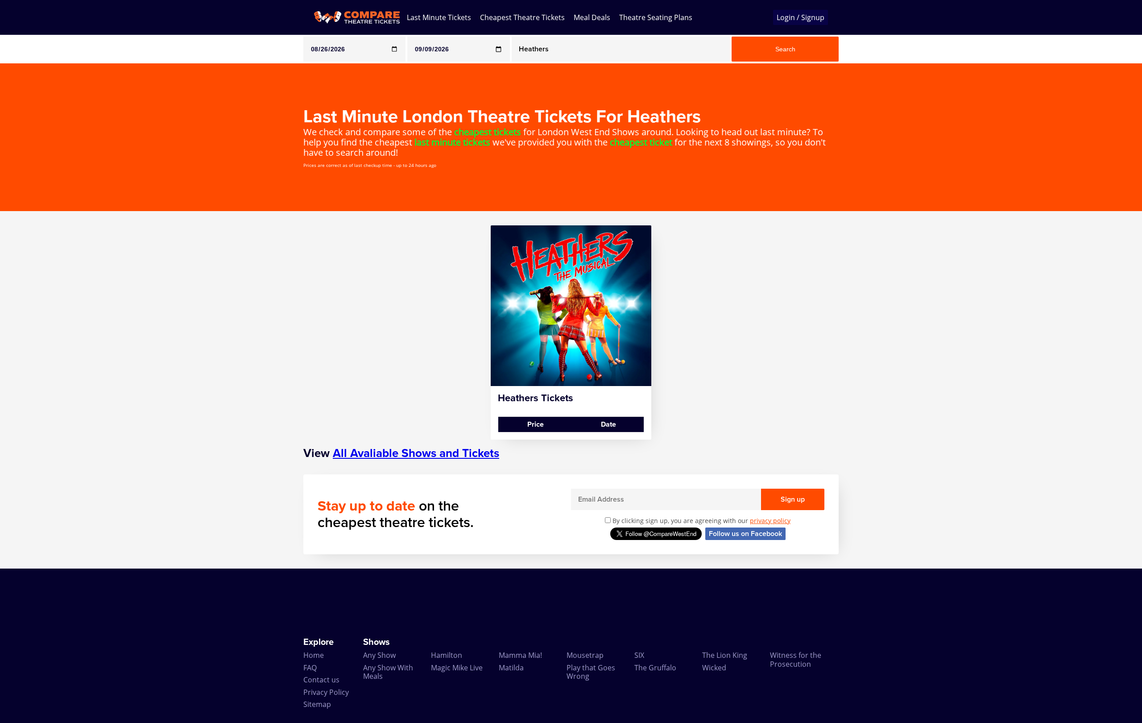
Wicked (714, 668)
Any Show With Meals (388, 672)
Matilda (511, 668)
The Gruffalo (655, 668)
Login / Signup (800, 17)
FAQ (310, 668)
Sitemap (317, 704)
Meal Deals (592, 17)
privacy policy (770, 520)
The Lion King (724, 655)
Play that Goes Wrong (591, 672)
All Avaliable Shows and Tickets (416, 453)
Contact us (321, 680)
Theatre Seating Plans (655, 17)
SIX (639, 655)
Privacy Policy (326, 692)
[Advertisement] (36, 359)
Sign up (793, 499)
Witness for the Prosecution (795, 659)
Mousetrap (585, 655)
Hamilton (446, 655)
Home (313, 655)
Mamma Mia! (520, 655)
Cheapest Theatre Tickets (522, 17)
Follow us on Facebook (745, 533)
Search (785, 49)
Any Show (379, 655)
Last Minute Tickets (439, 17)
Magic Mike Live (457, 668)
